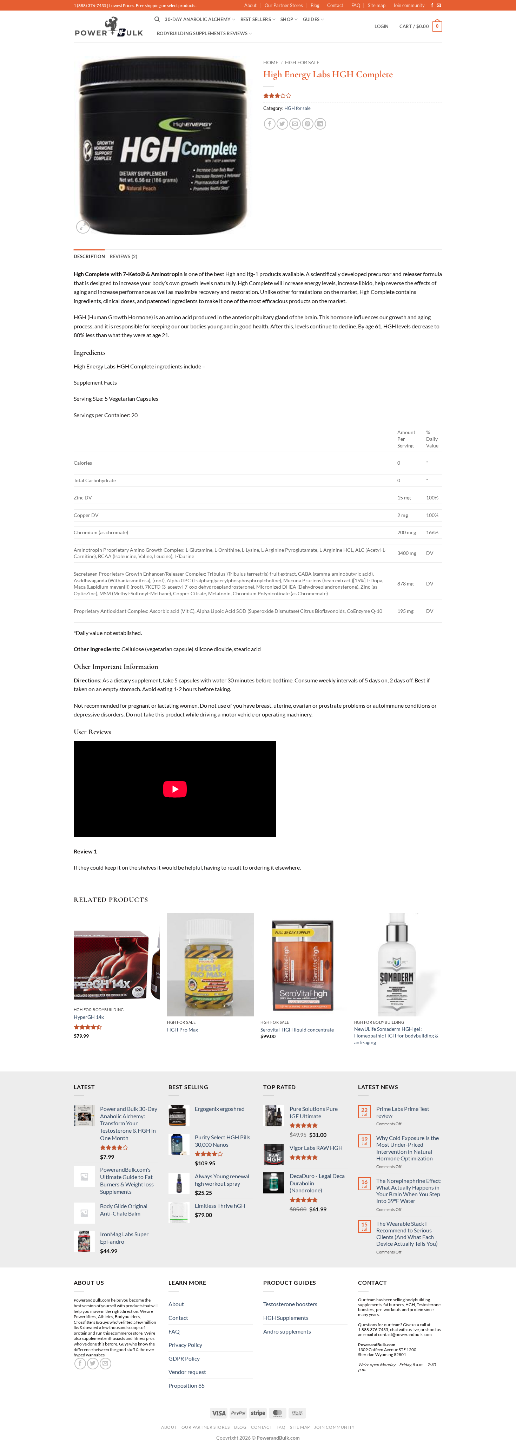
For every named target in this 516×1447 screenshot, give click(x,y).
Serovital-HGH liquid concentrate (297, 1030)
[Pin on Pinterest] (307, 124)
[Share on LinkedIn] (320, 124)
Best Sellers (255, 19)
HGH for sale (302, 62)
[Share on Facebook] (270, 124)
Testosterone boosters (290, 1304)
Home (270, 62)
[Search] (157, 19)
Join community (409, 5)
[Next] (440, 991)
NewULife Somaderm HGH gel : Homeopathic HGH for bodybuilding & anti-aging (396, 1035)
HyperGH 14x (89, 1017)
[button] (382, 26)
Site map (376, 5)
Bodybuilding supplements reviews (202, 33)
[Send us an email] (439, 5)
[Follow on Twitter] (93, 1363)
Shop (286, 19)
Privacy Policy (185, 1344)
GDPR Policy (184, 1358)
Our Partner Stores (284, 5)
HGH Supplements (286, 1317)
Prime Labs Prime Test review (402, 1112)
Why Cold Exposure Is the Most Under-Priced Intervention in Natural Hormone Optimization (407, 1147)
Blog (315, 5)
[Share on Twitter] (282, 124)
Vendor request (187, 1371)
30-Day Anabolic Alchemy (198, 19)
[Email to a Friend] (295, 124)
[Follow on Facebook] (432, 5)
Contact (335, 5)
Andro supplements (287, 1331)
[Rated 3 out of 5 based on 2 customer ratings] (352, 95)
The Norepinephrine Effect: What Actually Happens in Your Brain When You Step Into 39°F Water (409, 1190)
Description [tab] (89, 256)
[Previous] (74, 991)
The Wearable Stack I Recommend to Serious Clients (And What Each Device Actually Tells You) (407, 1233)
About (250, 5)
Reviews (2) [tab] (124, 256)
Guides (311, 19)
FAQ (355, 5)
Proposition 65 (186, 1385)
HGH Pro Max (182, 1030)
